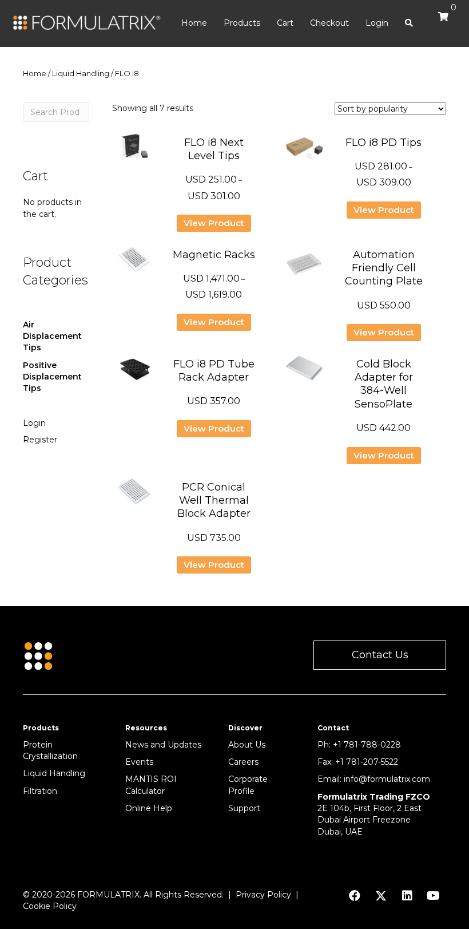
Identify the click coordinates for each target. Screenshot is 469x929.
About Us (246, 745)
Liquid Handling (80, 73)
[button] (379, 655)
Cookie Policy (50, 906)
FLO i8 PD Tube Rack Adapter (214, 371)
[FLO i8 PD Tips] (304, 151)
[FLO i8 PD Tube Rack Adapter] (134, 373)
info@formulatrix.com (387, 779)
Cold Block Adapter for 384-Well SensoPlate (384, 384)
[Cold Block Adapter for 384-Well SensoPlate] (304, 373)
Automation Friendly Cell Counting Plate (384, 268)
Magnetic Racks (214, 254)
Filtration (40, 791)
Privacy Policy (263, 895)
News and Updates (163, 745)
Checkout (329, 23)
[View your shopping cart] (440, 21)
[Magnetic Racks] (134, 263)
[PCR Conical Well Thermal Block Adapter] (134, 496)
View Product (214, 223)
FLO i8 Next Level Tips (214, 149)
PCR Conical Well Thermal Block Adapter (214, 500)
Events (139, 762)
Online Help (148, 808)
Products (242, 23)
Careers (243, 762)
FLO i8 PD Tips (383, 142)
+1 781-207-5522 (366, 762)
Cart (285, 23)
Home (194, 23)
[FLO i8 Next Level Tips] (134, 151)
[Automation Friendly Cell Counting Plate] (304, 268)
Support (244, 808)
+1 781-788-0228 (367, 745)
